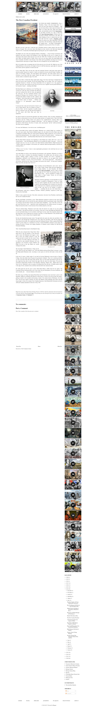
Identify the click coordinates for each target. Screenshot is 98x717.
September (70, 596)
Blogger (54, 705)
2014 (67, 589)
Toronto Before (69, 676)
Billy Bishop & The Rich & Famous (73, 629)
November (70, 592)
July (69, 600)
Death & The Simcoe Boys (72, 615)
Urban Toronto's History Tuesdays (73, 665)
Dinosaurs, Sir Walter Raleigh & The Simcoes (73, 613)
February (69, 648)
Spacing (67, 672)
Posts (68, 691)
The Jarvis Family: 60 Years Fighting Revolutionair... (73, 602)
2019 (67, 579)
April (69, 644)
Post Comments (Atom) (26, 348)
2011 (67, 656)
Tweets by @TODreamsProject (71, 123)
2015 (67, 587)
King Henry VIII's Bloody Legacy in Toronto (72, 623)
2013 (67, 652)
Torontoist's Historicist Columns (72, 664)
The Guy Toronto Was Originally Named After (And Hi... (72, 636)
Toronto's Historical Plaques (71, 667)
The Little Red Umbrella (71, 685)
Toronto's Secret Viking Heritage (72, 633)
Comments (69, 693)
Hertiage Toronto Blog (70, 670)
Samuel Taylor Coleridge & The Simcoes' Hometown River (72, 609)
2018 (67, 581)
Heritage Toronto (69, 669)
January (69, 650)
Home (39, 346)
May (69, 642)
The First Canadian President (73, 617)
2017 (67, 583)
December (70, 590)
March (69, 646)
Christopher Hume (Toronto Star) (72, 674)
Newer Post (18, 346)
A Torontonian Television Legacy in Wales (72, 620)
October (69, 594)
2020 (67, 577)
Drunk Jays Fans (69, 677)
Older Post (60, 346)
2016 (67, 585)
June (69, 640)
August (69, 598)
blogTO (67, 679)
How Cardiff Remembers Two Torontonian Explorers (73, 626)
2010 (67, 658)
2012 (67, 654)
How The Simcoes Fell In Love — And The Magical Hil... (73, 605)
